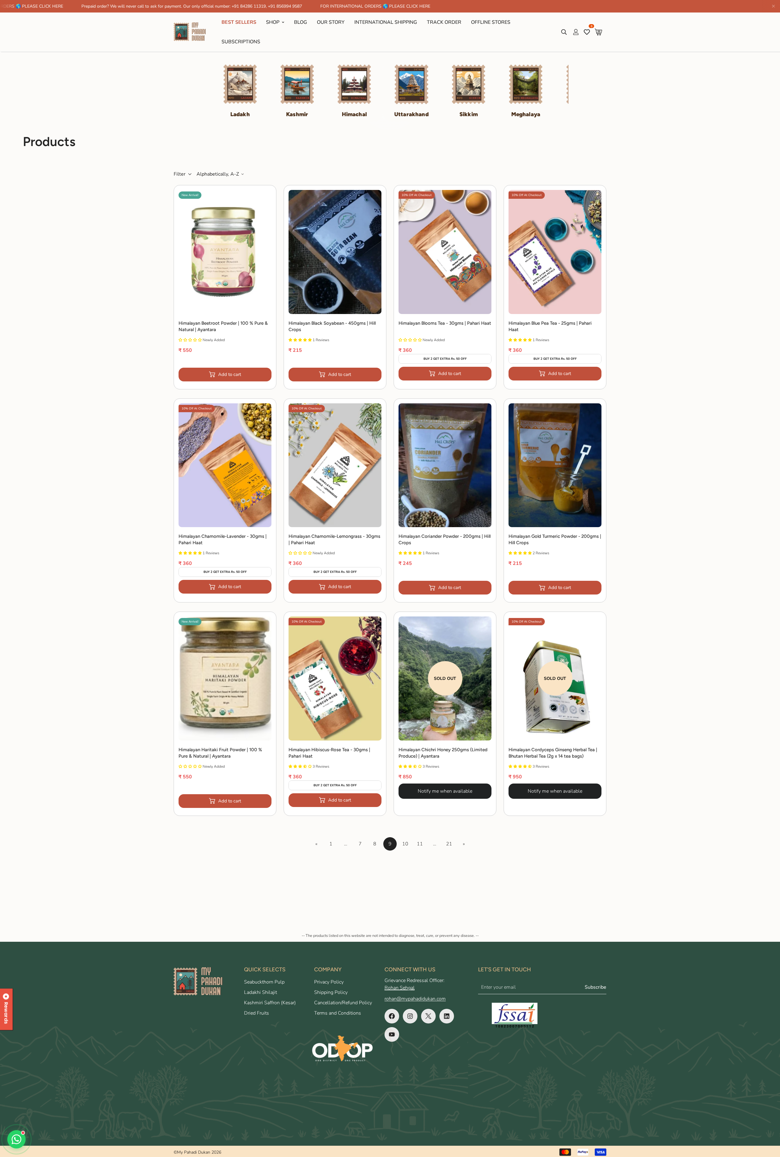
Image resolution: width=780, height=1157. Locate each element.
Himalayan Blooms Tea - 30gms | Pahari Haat (445, 323)
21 (449, 844)
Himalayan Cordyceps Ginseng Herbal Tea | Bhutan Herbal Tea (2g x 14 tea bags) (553, 753)
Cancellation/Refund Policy (343, 1002)
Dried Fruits (256, 1013)
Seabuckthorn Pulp (264, 982)
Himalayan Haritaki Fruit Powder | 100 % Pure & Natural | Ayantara (220, 753)
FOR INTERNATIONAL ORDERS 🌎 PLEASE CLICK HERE (303, 6)
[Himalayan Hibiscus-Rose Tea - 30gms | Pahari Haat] (335, 678)
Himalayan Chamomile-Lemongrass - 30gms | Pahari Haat (334, 539)
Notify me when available (445, 791)
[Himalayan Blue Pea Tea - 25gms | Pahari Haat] (555, 252)
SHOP (272, 22)
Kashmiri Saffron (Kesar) (270, 1002)
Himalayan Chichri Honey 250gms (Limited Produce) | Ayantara (443, 753)
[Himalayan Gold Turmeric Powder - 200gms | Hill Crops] (555, 465)
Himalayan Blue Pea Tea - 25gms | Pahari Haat (550, 326)
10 (405, 844)
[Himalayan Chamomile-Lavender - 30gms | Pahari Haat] (225, 465)
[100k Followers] (410, 1016)
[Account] (575, 32)
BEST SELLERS (239, 22)
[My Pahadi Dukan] (193, 32)
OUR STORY (331, 22)
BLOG (300, 22)
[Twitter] (428, 1016)
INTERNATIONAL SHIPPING (385, 22)
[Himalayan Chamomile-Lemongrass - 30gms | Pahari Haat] (335, 465)
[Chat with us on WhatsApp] (16, 1139)
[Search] (564, 32)
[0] (598, 32)
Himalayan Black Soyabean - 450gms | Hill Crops (332, 326)
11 (420, 844)
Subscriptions (241, 41)
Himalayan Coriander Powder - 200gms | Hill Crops (445, 539)
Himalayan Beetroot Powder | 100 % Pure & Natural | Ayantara (223, 326)
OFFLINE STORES (490, 22)
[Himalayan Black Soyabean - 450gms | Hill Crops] (335, 252)
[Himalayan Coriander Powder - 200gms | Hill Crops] (445, 465)
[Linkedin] (446, 1016)
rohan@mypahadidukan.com (415, 998)
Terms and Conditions (337, 1013)
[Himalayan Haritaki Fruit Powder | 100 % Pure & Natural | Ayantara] (225, 678)
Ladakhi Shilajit (260, 992)
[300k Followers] (392, 1016)
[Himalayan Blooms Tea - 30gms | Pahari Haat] (445, 252)
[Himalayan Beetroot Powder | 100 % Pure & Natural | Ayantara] (225, 252)
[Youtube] (392, 1034)
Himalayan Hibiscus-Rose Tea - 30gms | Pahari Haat (329, 753)
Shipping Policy (331, 992)
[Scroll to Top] (768, 1124)
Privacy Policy (329, 982)
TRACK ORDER (444, 22)
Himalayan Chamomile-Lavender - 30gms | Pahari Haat (223, 539)
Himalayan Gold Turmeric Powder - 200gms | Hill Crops (555, 539)
